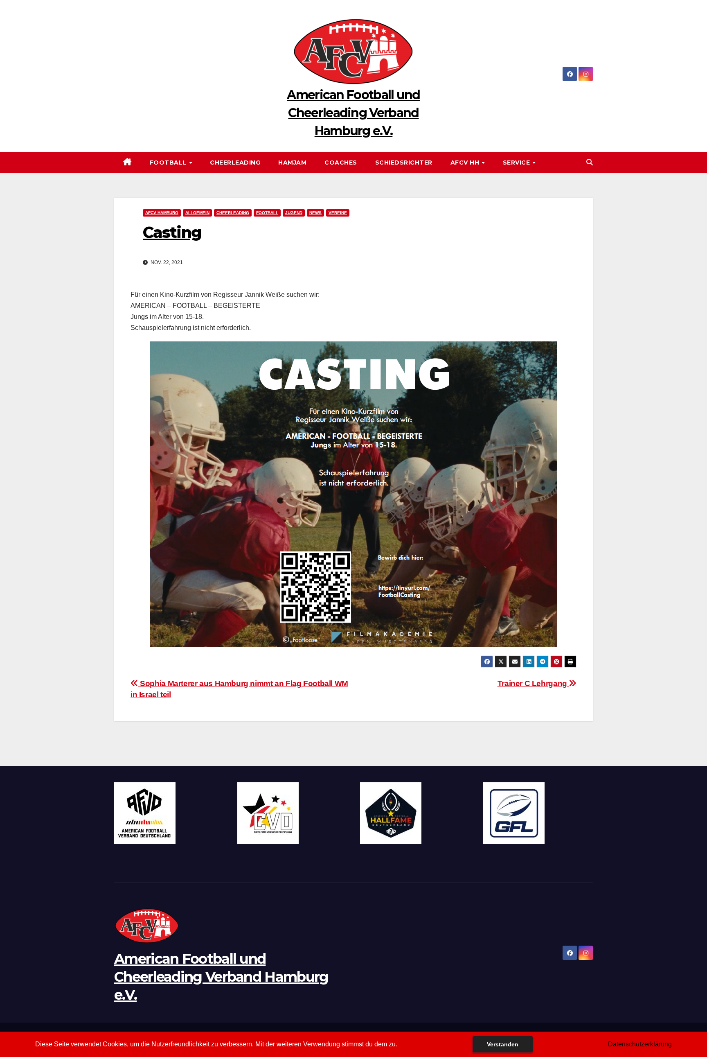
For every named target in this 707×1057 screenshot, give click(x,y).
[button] (589, 162)
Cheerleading (235, 162)
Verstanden (502, 1044)
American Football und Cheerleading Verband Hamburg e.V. (353, 112)
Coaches (340, 162)
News (315, 212)
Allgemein (197, 212)
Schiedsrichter (403, 162)
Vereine (338, 212)
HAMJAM (292, 162)
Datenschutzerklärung (640, 1044)
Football (169, 162)
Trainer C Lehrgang (533, 683)
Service (517, 162)
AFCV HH (465, 162)
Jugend (293, 212)
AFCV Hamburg (161, 212)
